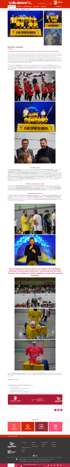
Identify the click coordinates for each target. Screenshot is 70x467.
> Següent (54, 465)
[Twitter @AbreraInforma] (33, 456)
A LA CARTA (54, 442)
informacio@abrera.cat (41, 459)
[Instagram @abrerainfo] (36, 456)
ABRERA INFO (14, 429)
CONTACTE (54, 446)
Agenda (23, 451)
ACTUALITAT (10, 436)
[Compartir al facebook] (55, 409)
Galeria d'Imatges (35, 446)
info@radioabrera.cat (37, 461)
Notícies (15, 436)
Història (33, 444)
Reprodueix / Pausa (16, 465)
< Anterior (51, 465)
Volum (48, 465)
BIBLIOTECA (41, 428)
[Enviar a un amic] (61, 409)
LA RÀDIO (33, 442)
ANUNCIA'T (54, 444)
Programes (44, 444)
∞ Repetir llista (57, 465)
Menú (60, 465)
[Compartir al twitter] (58, 409)
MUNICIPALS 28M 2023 (26, 447)
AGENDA (55, 428)
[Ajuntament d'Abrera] (58, 2)
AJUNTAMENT (28, 428)
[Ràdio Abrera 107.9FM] (20, 2)
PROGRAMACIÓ (45, 442)
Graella (43, 446)
